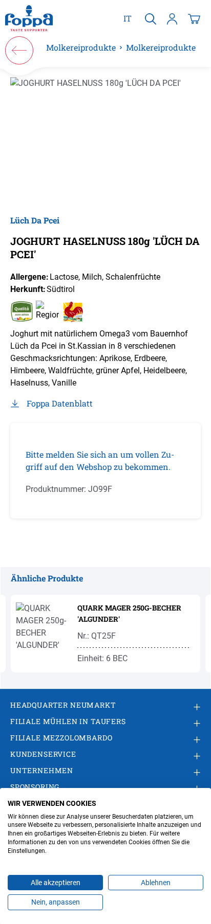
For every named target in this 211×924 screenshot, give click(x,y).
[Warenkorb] (194, 18)
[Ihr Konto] (172, 18)
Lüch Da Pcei (34, 220)
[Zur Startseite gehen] (29, 18)
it (127, 18)
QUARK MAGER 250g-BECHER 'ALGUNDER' (129, 613)
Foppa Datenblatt (60, 403)
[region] (105, 140)
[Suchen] (150, 18)
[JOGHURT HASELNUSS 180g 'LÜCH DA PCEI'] (105, 140)
